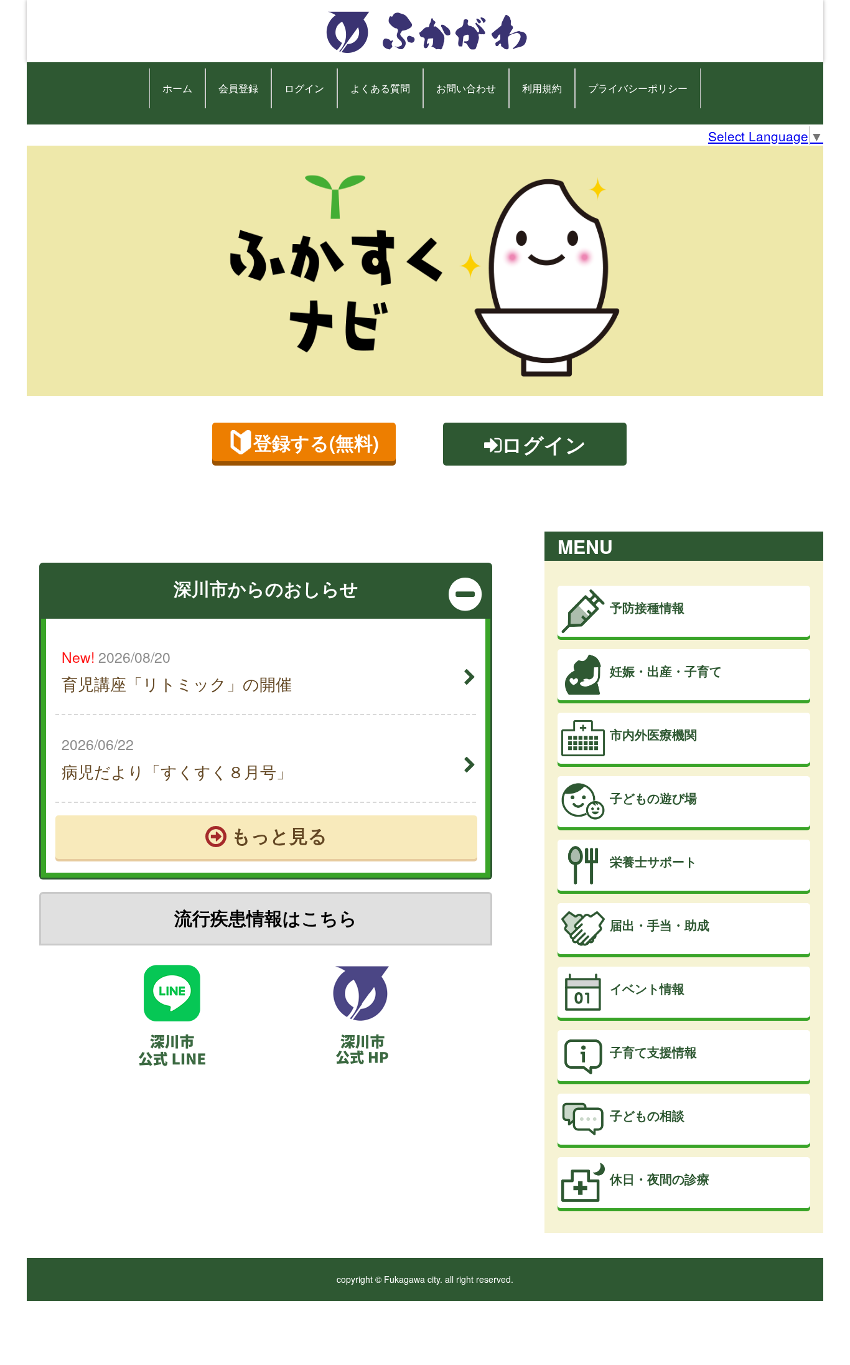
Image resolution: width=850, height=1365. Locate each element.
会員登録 (238, 88)
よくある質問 (380, 88)
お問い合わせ (466, 88)
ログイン (304, 88)
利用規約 (542, 88)
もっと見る (277, 835)
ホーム (177, 88)
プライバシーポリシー (638, 88)
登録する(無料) (316, 442)
